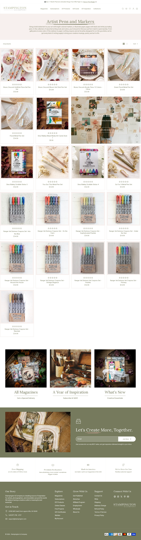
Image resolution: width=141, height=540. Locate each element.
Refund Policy (99, 509)
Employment (77, 505)
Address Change (100, 505)
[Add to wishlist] (31, 50)
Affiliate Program (79, 502)
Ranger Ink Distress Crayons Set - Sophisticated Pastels (88, 232)
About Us (76, 512)
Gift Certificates (60, 512)
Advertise (76, 499)
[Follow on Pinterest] (125, 496)
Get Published (78, 496)
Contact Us (98, 496)
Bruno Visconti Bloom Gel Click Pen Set (52, 87)
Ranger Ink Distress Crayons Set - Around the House (17, 281)
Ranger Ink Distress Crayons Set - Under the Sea (123, 232)
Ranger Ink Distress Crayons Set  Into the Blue (17, 232)
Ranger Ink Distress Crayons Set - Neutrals (17, 330)
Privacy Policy (99, 515)
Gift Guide (76, 9)
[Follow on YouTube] (128, 496)
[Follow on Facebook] (115, 496)
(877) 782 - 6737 (16, 515)
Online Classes (60, 505)
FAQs (96, 499)
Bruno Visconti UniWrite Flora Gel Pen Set (17, 88)
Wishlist (57, 515)
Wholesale (76, 509)
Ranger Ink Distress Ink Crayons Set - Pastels (88, 281)
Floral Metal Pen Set (17, 136)
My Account (59, 518)
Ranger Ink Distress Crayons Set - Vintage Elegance (52, 281)
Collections (97, 9)
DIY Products (66, 9)
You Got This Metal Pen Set (53, 184)
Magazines (44, 9)
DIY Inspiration (86, 9)
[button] (17, 84)
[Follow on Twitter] (121, 496)
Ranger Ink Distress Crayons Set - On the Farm (52, 232)
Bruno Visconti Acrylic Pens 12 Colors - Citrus (88, 88)
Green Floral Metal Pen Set (123, 87)
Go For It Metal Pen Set (123, 184)
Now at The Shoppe (89, 2)
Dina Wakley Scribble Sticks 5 (16, 184)
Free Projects (59, 509)
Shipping (98, 502)
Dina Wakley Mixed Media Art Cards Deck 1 (52, 137)
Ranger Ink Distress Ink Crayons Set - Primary (123, 281)
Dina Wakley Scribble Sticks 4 (88, 184)
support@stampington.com (17, 519)
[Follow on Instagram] (118, 496)
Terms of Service (100, 512)
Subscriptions (54, 9)
